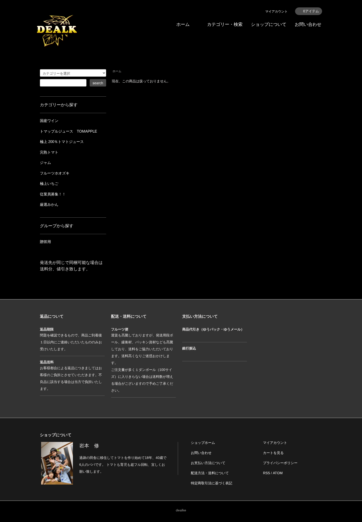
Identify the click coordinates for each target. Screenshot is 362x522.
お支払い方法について (208, 463)
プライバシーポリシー (280, 463)
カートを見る (273, 453)
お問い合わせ (308, 24)
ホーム (183, 24)
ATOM (278, 473)
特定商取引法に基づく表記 (211, 483)
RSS (266, 473)
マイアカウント (276, 11)
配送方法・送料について (210, 473)
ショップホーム (203, 443)
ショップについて (268, 24)
